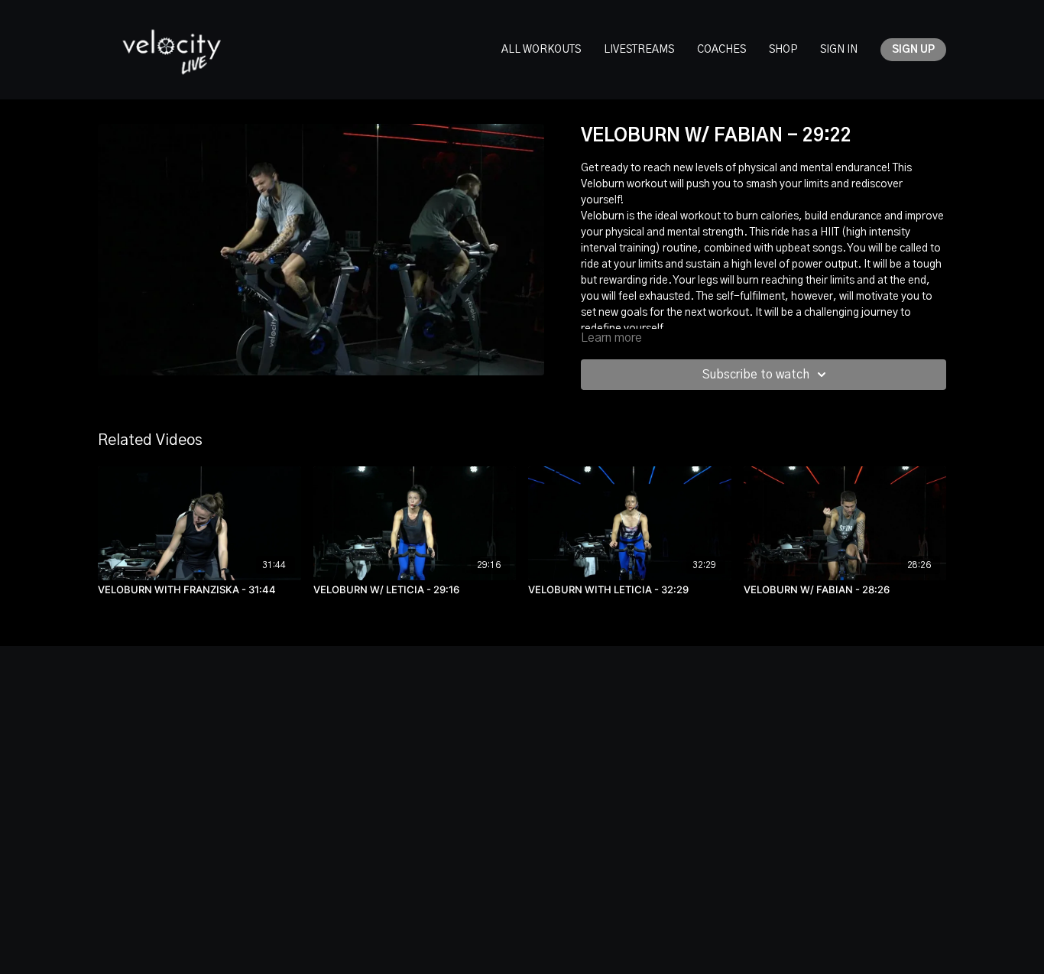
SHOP (783, 49)
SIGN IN (839, 49)
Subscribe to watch (755, 374)
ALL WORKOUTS (541, 49)
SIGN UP (913, 49)
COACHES (721, 49)
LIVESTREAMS (639, 49)
